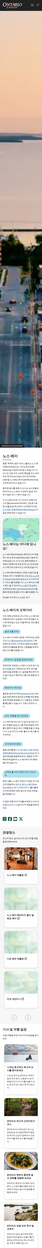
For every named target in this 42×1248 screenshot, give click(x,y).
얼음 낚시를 (18, 725)
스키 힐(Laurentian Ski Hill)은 (20, 640)
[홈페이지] (12, 5)
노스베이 (22, 597)
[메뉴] (37, 5)
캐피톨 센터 (10, 668)
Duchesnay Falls (27, 693)
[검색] (32, 5)
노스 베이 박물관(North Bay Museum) (19, 509)
